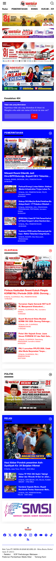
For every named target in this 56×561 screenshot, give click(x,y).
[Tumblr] (20, 535)
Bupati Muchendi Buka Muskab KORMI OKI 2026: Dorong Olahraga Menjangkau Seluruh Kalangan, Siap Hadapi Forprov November (35, 320)
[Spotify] (46, 535)
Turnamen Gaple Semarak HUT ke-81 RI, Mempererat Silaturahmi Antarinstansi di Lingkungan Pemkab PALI (35, 305)
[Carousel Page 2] (24, 408)
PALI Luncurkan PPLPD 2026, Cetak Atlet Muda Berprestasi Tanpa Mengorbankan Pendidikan (34, 349)
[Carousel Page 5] (34, 408)
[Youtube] (41, 535)
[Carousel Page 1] (21, 408)
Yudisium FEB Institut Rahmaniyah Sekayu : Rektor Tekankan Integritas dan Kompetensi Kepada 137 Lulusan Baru (35, 232)
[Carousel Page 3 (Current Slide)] (28, 408)
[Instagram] (30, 535)
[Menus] (4, 3)
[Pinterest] (15, 535)
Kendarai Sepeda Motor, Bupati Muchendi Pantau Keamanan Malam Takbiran (34, 488)
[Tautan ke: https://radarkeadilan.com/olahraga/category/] (50, 250)
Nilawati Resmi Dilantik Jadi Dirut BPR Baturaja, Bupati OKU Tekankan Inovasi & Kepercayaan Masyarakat (27, 175)
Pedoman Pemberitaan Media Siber (17, 556)
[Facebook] (5, 535)
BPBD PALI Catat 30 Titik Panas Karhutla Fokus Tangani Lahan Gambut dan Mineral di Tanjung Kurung (35, 219)
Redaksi (7, 554)
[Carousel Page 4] (31, 408)
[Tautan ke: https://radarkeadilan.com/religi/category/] (50, 419)
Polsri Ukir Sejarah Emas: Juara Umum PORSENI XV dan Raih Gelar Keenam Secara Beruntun (34, 334)
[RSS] (28, 539)
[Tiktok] (51, 535)
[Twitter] (10, 535)
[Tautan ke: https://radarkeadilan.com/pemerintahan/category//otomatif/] (50, 133)
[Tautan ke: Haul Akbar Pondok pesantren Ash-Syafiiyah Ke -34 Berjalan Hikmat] (28, 441)
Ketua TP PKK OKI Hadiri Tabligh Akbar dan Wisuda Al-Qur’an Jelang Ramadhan (34, 475)
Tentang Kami (40, 556)
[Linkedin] (36, 535)
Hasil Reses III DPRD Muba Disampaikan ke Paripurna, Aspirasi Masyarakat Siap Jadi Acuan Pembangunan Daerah (25, 398)
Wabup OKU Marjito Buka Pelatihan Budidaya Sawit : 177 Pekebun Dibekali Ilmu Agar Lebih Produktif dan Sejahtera (35, 202)
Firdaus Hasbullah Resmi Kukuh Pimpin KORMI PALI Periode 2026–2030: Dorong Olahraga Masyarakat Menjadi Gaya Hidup (27, 292)
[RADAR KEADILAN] (28, 3)
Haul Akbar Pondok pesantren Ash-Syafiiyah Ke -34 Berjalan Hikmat (23, 464)
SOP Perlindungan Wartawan (26, 554)
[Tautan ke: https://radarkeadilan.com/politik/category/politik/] (50, 374)
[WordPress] (25, 535)
